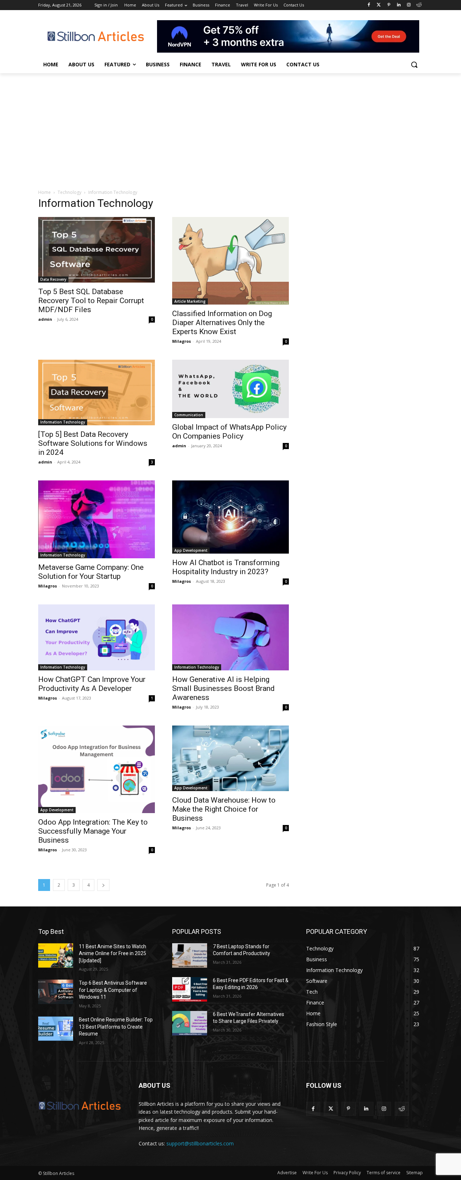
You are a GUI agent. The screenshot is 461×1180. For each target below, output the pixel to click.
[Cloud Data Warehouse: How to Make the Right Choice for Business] (230, 758)
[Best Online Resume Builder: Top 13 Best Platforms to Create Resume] (55, 1028)
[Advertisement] (230, 127)
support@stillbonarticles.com (200, 1143)
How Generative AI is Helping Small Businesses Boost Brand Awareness (223, 688)
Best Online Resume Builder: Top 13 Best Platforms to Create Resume (116, 1027)
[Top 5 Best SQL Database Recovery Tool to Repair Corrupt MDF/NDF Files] (96, 250)
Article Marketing (190, 301)
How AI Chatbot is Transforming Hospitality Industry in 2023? (225, 567)
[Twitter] (379, 5)
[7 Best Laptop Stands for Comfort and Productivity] (189, 955)
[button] (414, 64)
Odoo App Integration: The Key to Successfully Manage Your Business (93, 831)
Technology (69, 192)
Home (44, 192)
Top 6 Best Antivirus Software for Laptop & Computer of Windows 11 (113, 990)
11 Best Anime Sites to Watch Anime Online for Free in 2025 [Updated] (112, 953)
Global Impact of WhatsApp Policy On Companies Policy (229, 431)
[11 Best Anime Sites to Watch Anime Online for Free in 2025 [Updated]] (55, 955)
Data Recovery (53, 279)
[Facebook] (368, 5)
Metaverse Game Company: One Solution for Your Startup (91, 572)
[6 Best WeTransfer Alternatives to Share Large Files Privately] (189, 1023)
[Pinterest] (389, 5)
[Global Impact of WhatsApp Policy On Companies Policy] (230, 389)
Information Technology (62, 422)
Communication (188, 414)
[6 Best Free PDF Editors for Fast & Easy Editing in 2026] (189, 989)
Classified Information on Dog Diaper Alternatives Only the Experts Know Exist (222, 322)
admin (45, 319)
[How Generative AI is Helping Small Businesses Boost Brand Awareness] (230, 637)
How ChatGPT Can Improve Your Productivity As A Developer (92, 684)
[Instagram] (408, 5)
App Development (190, 550)
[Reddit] (419, 5)
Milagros (181, 341)
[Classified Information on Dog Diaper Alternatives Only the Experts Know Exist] (230, 261)
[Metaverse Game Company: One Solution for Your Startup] (96, 519)
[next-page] (103, 885)
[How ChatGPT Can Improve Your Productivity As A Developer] (96, 637)
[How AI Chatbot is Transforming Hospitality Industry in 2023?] (230, 517)
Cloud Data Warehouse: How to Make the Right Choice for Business (224, 809)
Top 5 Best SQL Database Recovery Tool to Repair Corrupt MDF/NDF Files (91, 300)
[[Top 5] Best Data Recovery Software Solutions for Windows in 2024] (96, 392)
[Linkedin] (399, 5)
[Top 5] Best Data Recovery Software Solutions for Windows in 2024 (92, 443)
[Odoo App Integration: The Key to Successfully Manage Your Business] (96, 769)
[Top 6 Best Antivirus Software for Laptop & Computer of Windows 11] (55, 992)
